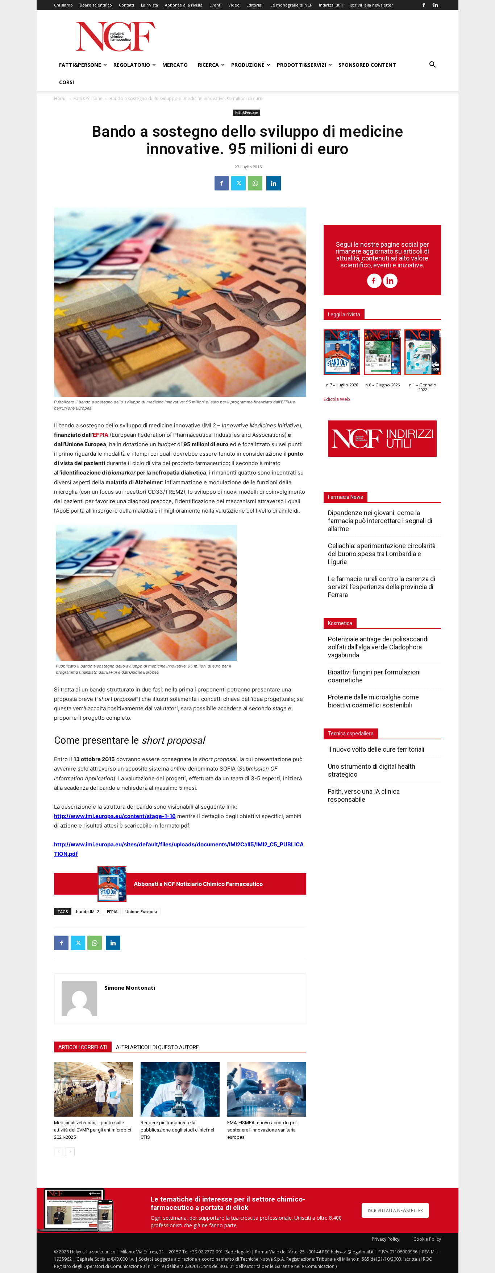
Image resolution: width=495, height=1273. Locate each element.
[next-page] (70, 1151)
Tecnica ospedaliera (351, 733)
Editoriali (254, 5)
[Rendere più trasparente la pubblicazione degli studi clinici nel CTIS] (180, 1089)
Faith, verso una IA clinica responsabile (364, 795)
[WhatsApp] (255, 183)
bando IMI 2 (87, 911)
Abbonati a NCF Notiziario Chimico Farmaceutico (198, 883)
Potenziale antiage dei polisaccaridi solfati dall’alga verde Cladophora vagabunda (378, 647)
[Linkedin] (435, 5)
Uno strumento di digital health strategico (371, 770)
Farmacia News (345, 497)
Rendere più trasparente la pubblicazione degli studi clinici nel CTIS (177, 1130)
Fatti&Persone (80, 64)
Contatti (126, 5)
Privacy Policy (385, 1239)
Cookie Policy (427, 1239)
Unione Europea (141, 911)
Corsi (66, 82)
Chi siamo (63, 5)
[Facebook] (423, 5)
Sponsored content (367, 64)
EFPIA (100, 434)
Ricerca (208, 64)
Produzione (248, 64)
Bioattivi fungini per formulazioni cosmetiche (374, 676)
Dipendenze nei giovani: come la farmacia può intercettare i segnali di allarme (380, 521)
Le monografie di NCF (291, 5)
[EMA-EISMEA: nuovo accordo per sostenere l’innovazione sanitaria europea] (266, 1089)
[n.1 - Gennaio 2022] (422, 354)
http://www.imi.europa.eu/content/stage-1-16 (115, 816)
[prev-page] (58, 1151)
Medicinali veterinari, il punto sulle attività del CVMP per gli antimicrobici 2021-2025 (92, 1130)
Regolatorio (131, 64)
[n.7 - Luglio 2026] (111, 884)
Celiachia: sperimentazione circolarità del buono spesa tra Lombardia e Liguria (382, 554)
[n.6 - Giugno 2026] (382, 354)
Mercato (175, 64)
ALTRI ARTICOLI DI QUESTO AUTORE (157, 1047)
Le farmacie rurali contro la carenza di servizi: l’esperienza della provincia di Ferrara (381, 587)
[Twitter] (238, 183)
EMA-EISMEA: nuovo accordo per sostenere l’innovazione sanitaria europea (262, 1130)
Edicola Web (337, 399)
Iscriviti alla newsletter (371, 5)
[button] (432, 65)
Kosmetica (340, 623)
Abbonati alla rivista (184, 5)
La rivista (149, 5)
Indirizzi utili (331, 5)
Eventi (215, 5)
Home (60, 98)
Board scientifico (96, 5)
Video (234, 5)
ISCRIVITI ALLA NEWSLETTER (395, 1210)
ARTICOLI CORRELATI (82, 1047)
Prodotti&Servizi (301, 64)
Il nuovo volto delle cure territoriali (377, 749)
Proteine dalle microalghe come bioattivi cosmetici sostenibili (373, 701)
